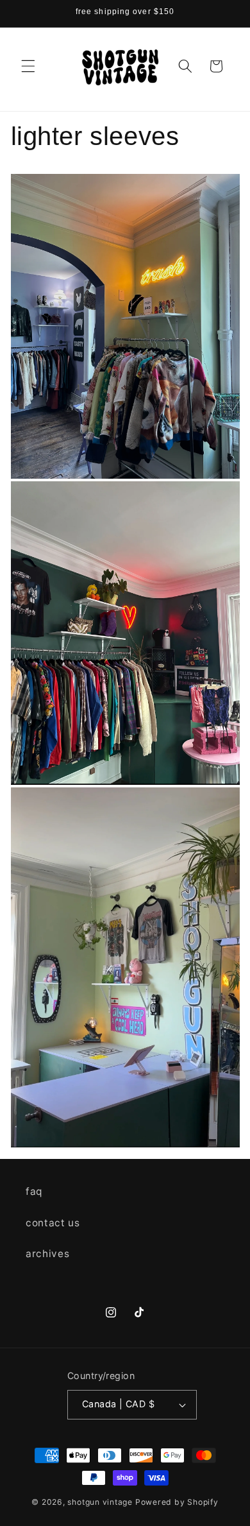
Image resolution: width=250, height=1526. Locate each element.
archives (47, 1253)
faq (34, 1191)
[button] (28, 66)
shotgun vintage (100, 1502)
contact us (53, 1223)
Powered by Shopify (177, 1502)
